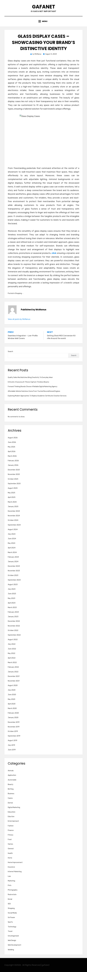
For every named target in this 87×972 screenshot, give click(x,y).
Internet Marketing (15, 872)
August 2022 (13, 640)
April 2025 (11, 497)
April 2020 (11, 704)
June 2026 (12, 442)
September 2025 (14, 484)
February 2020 (13, 713)
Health (10, 853)
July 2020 (11, 690)
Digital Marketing (14, 807)
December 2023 (14, 566)
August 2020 (13, 685)
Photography (12, 890)
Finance (11, 830)
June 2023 (12, 594)
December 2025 (14, 470)
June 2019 (12, 750)
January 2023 (13, 617)
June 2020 (12, 695)
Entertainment (13, 821)
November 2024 (14, 516)
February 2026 (13, 461)
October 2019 (13, 731)
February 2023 (13, 612)
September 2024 (14, 525)
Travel (10, 931)
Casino (10, 798)
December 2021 (13, 676)
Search (10, 351)
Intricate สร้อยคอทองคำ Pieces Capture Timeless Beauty (28, 382)
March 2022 (12, 662)
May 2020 (11, 699)
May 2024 (11, 543)
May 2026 (11, 447)
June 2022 (12, 649)
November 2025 (14, 474)
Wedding (11, 950)
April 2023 (11, 603)
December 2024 (14, 511)
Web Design (12, 940)
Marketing (11, 881)
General (10, 849)
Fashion (10, 826)
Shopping (18, 293)
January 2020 (13, 718)
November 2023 (14, 571)
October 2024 (13, 520)
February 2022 (13, 667)
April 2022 (11, 658)
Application (12, 775)
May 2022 (11, 653)
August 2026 (13, 438)
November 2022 (14, 626)
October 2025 (13, 479)
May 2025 (11, 493)
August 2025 (13, 488)
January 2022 (13, 672)
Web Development (14, 945)
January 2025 (13, 507)
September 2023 (14, 580)
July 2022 (11, 644)
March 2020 (12, 708)
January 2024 (13, 562)
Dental (10, 803)
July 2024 (11, 534)
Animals (11, 771)
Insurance (11, 867)
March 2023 (12, 607)
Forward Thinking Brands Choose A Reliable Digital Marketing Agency (32, 387)
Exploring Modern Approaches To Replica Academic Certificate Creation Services (37, 396)
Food (9, 839)
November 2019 (13, 727)
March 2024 (12, 552)
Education (11, 812)
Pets (9, 885)
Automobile (12, 780)
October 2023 (13, 575)
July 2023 (11, 589)
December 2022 (14, 621)
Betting (10, 789)
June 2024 (12, 539)
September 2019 (14, 736)
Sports (10, 922)
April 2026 (11, 451)
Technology (12, 927)
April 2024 (11, 548)
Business (11, 794)
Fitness (10, 835)
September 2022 (14, 635)
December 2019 (13, 722)
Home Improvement (15, 862)
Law (9, 876)
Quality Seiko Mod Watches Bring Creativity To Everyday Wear (30, 377)
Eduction (11, 817)
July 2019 (11, 745)
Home (10, 858)
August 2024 (13, 529)
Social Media (12, 913)
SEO (9, 904)
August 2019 (12, 740)
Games (10, 844)
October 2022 (13, 630)
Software (11, 917)
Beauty (10, 784)
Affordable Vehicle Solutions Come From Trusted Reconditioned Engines (34, 391)
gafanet (43, 6)
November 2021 (13, 681)
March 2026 (12, 456)
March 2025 (12, 502)
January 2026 (13, 465)
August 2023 (13, 585)
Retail (10, 899)
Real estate (12, 895)
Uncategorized (13, 936)
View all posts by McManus (19, 319)
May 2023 (11, 598)
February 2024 (13, 557)
